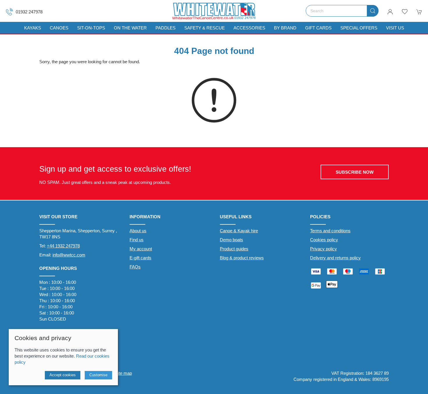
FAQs (135, 266)
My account (141, 248)
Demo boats (231, 239)
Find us (137, 239)
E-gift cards (140, 257)
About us (138, 230)
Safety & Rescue (204, 27)
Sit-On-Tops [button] (91, 27)
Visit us (395, 27)
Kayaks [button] (32, 27)
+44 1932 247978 (63, 245)
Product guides (234, 248)
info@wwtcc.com (68, 254)
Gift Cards (318, 27)
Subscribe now (355, 172)
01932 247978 (29, 11)
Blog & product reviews (242, 257)
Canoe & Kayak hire (239, 230)
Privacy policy (323, 248)
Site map (123, 373)
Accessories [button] (249, 27)
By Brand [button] (285, 27)
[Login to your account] (390, 11)
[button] (405, 11)
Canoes (59, 27)
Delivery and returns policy (335, 257)
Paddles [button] (165, 27)
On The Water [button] (130, 27)
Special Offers (358, 27)
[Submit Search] (373, 11)
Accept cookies (62, 375)
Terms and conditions (330, 230)
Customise (98, 375)
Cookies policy (324, 239)
